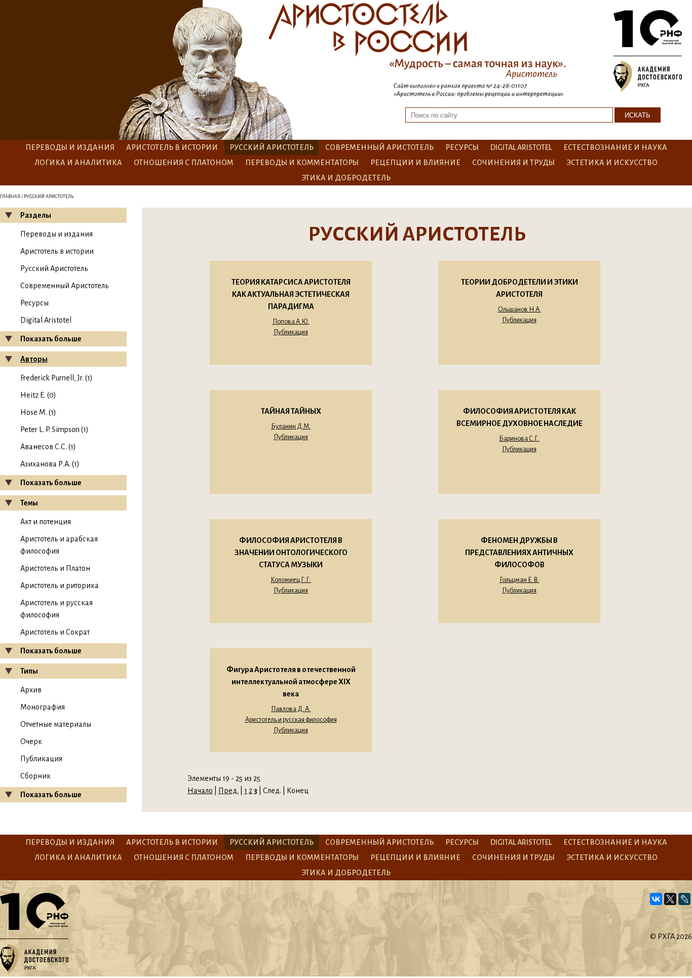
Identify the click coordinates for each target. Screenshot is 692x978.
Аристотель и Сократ (55, 632)
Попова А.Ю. (291, 321)
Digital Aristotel (521, 147)
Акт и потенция (45, 522)
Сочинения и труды (513, 163)
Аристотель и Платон (55, 568)
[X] (670, 899)
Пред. (228, 791)
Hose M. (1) (38, 412)
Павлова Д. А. (291, 709)
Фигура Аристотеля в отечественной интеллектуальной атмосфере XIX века (291, 682)
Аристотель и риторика (59, 585)
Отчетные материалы (55, 724)
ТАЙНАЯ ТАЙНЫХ (291, 411)
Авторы (34, 359)
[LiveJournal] (684, 899)
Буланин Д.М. (291, 426)
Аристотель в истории (172, 147)
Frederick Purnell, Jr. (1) (56, 378)
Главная (10, 196)
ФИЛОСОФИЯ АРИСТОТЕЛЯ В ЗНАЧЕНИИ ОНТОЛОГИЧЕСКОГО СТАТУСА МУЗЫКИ (291, 552)
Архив (31, 690)
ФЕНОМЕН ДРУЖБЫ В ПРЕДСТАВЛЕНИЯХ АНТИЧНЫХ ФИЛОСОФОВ (519, 552)
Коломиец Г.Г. (291, 579)
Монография (42, 707)
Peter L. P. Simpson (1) (54, 429)
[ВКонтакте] (656, 899)
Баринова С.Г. (519, 438)
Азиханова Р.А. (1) (50, 464)
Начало (200, 791)
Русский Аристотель (271, 147)
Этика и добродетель (346, 178)
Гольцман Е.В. (519, 579)
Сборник (35, 776)
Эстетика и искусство (612, 163)
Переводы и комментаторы (302, 163)
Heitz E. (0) (38, 395)
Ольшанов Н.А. (519, 309)
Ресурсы (462, 147)
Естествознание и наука (615, 147)
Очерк (31, 741)
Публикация (41, 759)
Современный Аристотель (379, 147)
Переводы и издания (69, 147)
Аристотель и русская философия (291, 719)
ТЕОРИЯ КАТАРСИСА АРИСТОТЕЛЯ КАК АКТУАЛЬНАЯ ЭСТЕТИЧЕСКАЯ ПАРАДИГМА (291, 294)
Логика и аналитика (78, 163)
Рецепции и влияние (415, 163)
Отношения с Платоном (184, 163)
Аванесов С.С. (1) (48, 447)
